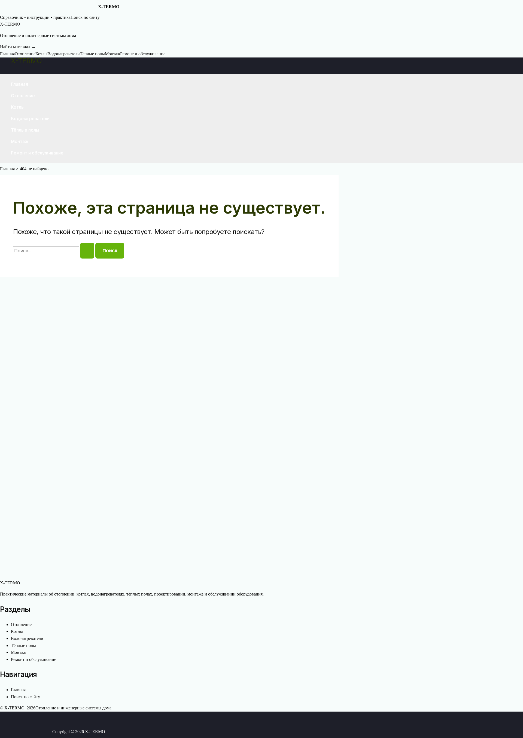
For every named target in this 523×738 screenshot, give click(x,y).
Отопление (25, 53)
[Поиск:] (54, 250)
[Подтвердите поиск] (87, 251)
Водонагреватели (63, 53)
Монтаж (112, 53)
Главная (7, 53)
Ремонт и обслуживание (142, 53)
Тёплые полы (92, 53)
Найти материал (18, 46)
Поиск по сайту (85, 17)
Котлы (41, 53)
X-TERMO (26, 61)
